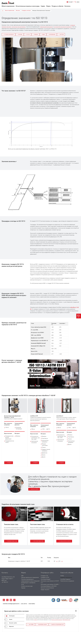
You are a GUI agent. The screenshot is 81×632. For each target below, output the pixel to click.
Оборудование (52, 34)
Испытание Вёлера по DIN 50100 (48, 586)
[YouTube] (11, 600)
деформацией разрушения (46, 26)
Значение (20, 34)
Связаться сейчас (35, 489)
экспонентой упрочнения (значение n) (63, 26)
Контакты (67, 6)
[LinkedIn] (4, 600)
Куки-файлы (32, 603)
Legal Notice (24, 603)
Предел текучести (45, 589)
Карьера (23, 587)
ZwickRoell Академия (65, 579)
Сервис (43, 6)
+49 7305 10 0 (5, 582)
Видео (43, 34)
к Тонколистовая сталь (12, 541)
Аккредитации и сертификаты (28, 582)
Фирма (48, 6)
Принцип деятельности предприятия (30, 577)
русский (70, 2)
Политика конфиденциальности (11, 603)
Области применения (8, 6)
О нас (22, 584)
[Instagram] (14, 600)
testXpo (62, 575)
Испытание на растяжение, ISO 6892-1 (50, 584)
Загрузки (62, 34)
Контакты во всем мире (26, 586)
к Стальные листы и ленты (65, 541)
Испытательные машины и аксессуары (28, 6)
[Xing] (7, 600)
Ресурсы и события (57, 6)
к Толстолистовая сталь (38, 541)
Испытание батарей (45, 579)
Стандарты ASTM (45, 577)
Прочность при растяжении (47, 587)
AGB (22, 575)
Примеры (36, 34)
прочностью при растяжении (18, 26)
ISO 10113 (28, 34)
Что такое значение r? (9, 34)
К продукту (9, 462)
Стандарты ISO (44, 575)
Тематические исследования (67, 581)
